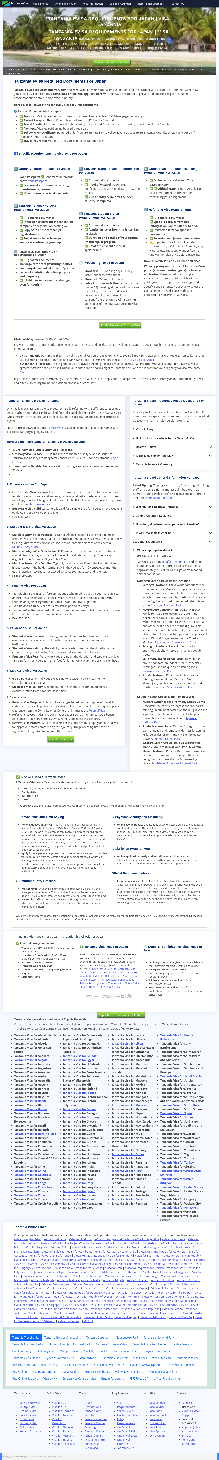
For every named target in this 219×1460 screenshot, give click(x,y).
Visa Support (158, 1415)
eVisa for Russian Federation (160, 1297)
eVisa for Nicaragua (58, 1288)
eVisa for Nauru (135, 1284)
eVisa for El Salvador (75, 1260)
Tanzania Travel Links (25, 1337)
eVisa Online (157, 1435)
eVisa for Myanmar (110, 1284)
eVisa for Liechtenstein (86, 1276)
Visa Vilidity (157, 1407)
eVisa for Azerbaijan (65, 1243)
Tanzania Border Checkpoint (62, 1337)
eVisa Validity (70, 1372)
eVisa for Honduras (180, 1264)
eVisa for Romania (127, 1297)
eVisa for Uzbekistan (153, 1317)
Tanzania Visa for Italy (78, 1183)
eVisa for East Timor (148, 1256)
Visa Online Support (25, 1378)
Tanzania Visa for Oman (128, 1154)
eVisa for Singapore (49, 1305)
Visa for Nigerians (63, 1444)
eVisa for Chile (127, 1251)
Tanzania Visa (125, 1448)
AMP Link (87, 1321)
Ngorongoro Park (127, 1337)
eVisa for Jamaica (33, 1272)
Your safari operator (159, 498)
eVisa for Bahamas (91, 1243)
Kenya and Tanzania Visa (158, 1351)
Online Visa (27, 1427)
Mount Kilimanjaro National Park (69, 1344)
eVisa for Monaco (188, 1280)
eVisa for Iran (113, 1268)
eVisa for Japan (56, 1272)
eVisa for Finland (170, 1260)
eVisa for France (194, 1260)
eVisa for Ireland (153, 1268)
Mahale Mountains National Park (176, 763)
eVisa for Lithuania (116, 1276)
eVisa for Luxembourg (142, 1276)
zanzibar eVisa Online (163, 1372)
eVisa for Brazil (172, 1247)
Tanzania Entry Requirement (150, 1344)
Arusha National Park (180, 687)
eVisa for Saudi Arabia (182, 1301)
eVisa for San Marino (153, 1301)
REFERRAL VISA (138, 1378)
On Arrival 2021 (127, 1431)
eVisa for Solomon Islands (130, 1305)
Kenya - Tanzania (30, 1431)
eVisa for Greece (78, 1264)
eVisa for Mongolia (26, 1284)
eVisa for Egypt (49, 1260)
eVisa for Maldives (68, 1280)
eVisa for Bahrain (117, 1243)
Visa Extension (161, 1358)
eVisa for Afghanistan (27, 1239)
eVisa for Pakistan (161, 1288)
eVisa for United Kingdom (187, 1313)
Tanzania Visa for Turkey (177, 1162)
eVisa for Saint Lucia (42, 1301)
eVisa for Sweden (77, 1309)
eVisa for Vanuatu (180, 1317)
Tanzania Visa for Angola (31, 1060)
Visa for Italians (62, 1415)
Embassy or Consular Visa (79, 1378)
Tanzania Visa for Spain (176, 1113)
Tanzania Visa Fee (187, 1358)
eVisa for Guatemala (128, 1264)
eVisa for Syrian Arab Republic (139, 1309)
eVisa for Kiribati (127, 1272)
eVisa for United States (98, 1317)
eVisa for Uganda (187, 1288)
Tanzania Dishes (95, 1431)
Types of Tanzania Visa (60, 1358)
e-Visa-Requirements (167, 1378)
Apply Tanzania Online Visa (120, 325)
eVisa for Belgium (35, 1247)
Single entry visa (30, 1403)
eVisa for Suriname (53, 1309)
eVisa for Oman (137, 1288)
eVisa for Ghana (154, 1264)
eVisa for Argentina (146, 1239)
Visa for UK (59, 1407)
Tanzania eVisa (94, 1435)
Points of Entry (21, 1351)
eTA (22, 372)
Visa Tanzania (88, 1358)
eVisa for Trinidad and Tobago (102, 1313)
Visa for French (61, 1431)
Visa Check (140, 1358)
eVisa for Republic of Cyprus (94, 1297)
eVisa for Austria (39, 1243)
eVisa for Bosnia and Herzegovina (141, 1247)
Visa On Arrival (49, 1365)
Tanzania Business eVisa (111, 1344)
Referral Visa (96, 710)
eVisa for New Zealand (28, 1288)
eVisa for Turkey (134, 1313)
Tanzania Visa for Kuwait (80, 1199)
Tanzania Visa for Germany (81, 1117)
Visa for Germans (63, 1411)
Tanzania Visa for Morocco (129, 1105)
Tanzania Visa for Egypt (78, 1060)
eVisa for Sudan (125, 1260)
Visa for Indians (62, 1440)
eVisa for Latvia (32, 1276)
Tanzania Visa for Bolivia (30, 1109)
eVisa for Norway (115, 1288)
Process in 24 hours (97, 1372)
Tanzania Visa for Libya (127, 1043)
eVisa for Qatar (64, 1297)
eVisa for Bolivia (106, 1247)
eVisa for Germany (53, 1264)
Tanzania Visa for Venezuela (179, 1207)
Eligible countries (128, 1415)
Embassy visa (28, 1423)
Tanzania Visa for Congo (30, 1183)
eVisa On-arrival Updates (146, 1365)
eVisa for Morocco (83, 1284)
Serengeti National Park (166, 605)
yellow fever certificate (129, 1372)
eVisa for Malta (90, 1280)
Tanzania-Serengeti (98, 1337)
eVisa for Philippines (179, 1292)
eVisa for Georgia (101, 1264)
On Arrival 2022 (127, 1435)
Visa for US (59, 1403)
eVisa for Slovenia (102, 1305)
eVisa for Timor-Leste (66, 1313)
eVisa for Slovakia (76, 1305)
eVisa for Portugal (39, 1297)
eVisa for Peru (154, 1292)
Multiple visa (28, 1407)
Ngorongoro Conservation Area (175, 642)
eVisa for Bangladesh (144, 1243)
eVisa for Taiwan (172, 1309)
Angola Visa (92, 1444)
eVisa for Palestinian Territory (33, 1292)
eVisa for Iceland (40, 1268)
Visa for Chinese (62, 1427)
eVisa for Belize (59, 1247)
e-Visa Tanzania (144, 360)
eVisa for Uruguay (125, 1317)
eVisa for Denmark (120, 1256)
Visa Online (19, 1372)
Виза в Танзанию (112, 1378)
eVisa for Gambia (27, 1264)
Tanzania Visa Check (115, 1358)
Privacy (186, 1435)
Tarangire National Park (158, 671)
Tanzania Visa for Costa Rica (33, 1187)
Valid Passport (37, 181)
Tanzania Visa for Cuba (29, 1195)
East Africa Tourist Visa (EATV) (118, 1351)
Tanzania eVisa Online (26, 1358)
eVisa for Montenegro (55, 1284)
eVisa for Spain (190, 1305)
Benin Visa (91, 1448)
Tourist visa (27, 1419)
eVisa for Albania (55, 1239)
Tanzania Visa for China (30, 1171)
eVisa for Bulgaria (53, 1251)
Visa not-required (23, 1365)
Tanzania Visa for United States (181, 1187)
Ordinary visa (28, 1411)
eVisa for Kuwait (150, 1272)
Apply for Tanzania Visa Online (111, 62)
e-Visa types (56, 428)
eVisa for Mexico (137, 1280)
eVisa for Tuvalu (158, 1313)
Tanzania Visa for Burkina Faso (35, 1134)
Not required (158, 1423)
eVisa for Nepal (158, 1284)
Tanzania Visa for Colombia (32, 1175)
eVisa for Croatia (41, 1256)
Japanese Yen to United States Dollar (118, 983)
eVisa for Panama (66, 1292)
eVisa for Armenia (173, 1239)
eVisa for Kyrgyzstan (177, 1272)
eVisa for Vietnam (43, 1321)
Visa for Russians (63, 1435)
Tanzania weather (96, 1419)
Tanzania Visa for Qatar (128, 1199)
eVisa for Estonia (101, 1260)
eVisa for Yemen (68, 1321)
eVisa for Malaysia (101, 1272)
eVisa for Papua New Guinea (96, 1292)
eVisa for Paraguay (130, 1292)
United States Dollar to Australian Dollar (113, 968)
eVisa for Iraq (133, 1268)
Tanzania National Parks (27, 1344)
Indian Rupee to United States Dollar (101, 986)
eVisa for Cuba (61, 1256)
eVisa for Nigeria (113, 1280)
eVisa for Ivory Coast (89, 1268)
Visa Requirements (44, 1372)
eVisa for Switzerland (104, 1309)
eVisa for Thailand (38, 1313)
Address (187, 1403)
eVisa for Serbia (24, 1305)
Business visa (28, 1415)
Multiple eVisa (69, 1351)
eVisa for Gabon (148, 1260)
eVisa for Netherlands (183, 1284)
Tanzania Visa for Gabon (79, 1109)
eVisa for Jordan (77, 1272)
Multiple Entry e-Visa (25, 547)
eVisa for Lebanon (57, 1276)
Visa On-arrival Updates (109, 1365)
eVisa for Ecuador (25, 1260)
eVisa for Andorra (80, 1239)
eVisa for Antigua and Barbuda (114, 1239)
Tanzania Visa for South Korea (180, 1105)
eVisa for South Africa (174, 1243)
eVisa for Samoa (127, 1301)
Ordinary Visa (45, 1351)
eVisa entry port (95, 1440)
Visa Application (160, 1431)
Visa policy (50, 1378)
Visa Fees (155, 1427)
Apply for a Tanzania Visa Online (121, 1015)
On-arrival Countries (181, 1365)
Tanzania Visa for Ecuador (80, 1056)
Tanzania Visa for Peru (127, 1171)
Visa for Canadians (77, 1365)
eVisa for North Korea (88, 1288)
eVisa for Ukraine (27, 1317)
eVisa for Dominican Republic (183, 1256)
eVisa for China (148, 1251)
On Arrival (123, 1427)
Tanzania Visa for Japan (79, 1191)
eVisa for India (63, 1268)
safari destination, (176, 562)
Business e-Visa (40, 504)
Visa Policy (156, 1419)
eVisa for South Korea (164, 1305)
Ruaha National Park (166, 739)
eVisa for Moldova (162, 1280)
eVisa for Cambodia (79, 1251)
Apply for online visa (60, 739)
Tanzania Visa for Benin (30, 1101)
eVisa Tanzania (183, 1344)
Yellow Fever (125, 1411)
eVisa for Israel (176, 1268)
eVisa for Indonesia (172, 1276)
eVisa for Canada (106, 1251)
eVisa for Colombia (173, 1251)
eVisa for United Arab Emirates (61, 1317)
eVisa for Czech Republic (89, 1256)
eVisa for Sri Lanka (26, 1309)
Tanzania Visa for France (79, 1093)
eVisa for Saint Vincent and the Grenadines (86, 1301)
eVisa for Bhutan (82, 1247)
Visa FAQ (88, 1351)
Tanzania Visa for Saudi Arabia (181, 1076)
